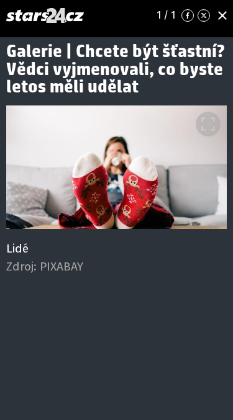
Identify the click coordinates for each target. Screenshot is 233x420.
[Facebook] (187, 15)
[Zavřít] (222, 15)
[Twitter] (204, 15)
